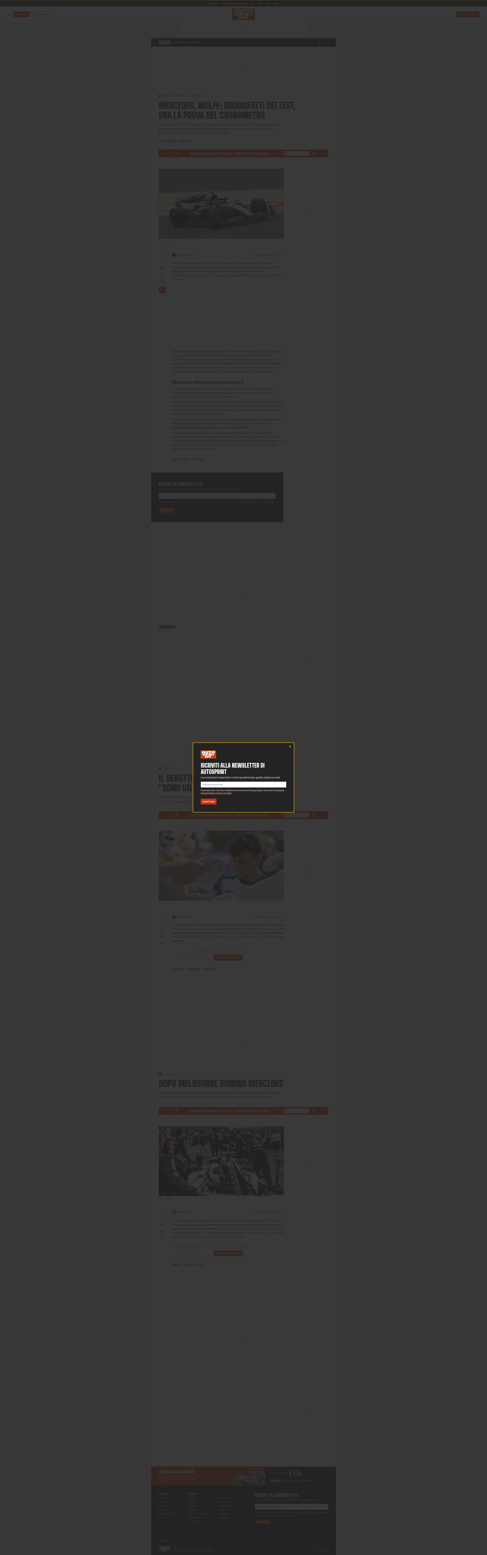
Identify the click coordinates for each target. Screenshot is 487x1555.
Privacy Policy (256, 790)
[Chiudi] (290, 747)
